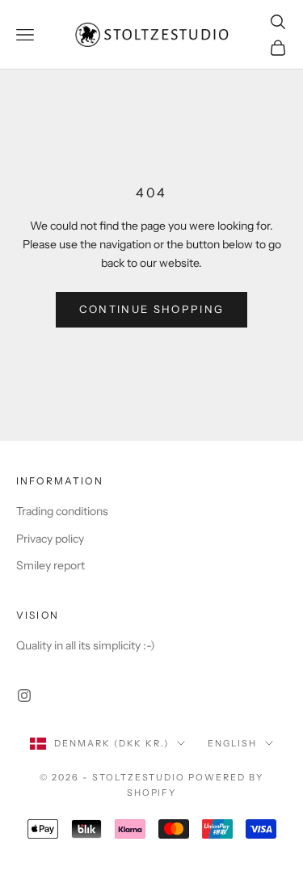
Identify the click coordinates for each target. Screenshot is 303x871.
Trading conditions (62, 511)
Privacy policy (50, 538)
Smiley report (50, 565)
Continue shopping (152, 308)
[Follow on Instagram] (24, 695)
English (232, 743)
